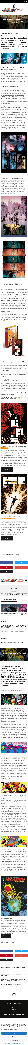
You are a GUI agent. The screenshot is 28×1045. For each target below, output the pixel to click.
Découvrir (7, 469)
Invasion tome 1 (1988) (16, 942)
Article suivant (14, 591)
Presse (14, 1009)
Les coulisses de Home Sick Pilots (12, 642)
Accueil (2, 29)
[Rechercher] (26, 1)
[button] (26, 1019)
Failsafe (14, 588)
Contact (14, 1007)
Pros (14, 1011)
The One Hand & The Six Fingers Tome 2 (10, 554)
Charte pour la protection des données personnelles (14, 1043)
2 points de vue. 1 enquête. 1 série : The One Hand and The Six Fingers (10, 614)
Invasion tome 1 (5, 942)
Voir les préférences (14, 1040)
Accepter (14, 1033)
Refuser (14, 1036)
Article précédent (14, 587)
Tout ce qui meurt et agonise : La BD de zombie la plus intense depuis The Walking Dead (13, 626)
